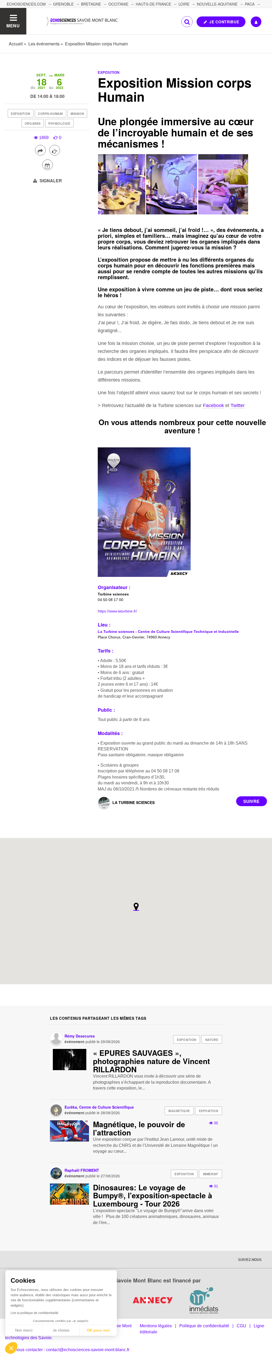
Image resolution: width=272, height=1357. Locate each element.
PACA (249, 4)
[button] (11, 1348)
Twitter (238, 405)
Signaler (50, 181)
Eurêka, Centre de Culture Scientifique (99, 1107)
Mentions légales (156, 1326)
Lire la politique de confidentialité (34, 1313)
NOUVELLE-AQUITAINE (217, 4)
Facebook (213, 405)
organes (33, 123)
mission (77, 113)
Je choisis (61, 1330)
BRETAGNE (91, 4)
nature (211, 1040)
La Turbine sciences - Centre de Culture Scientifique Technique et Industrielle (168, 631)
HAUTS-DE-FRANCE (153, 4)
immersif (210, 1174)
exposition (20, 113)
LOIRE (183, 4)
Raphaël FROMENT (82, 1170)
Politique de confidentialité (204, 1326)
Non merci (23, 1330)
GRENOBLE (63, 4)
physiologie (59, 123)
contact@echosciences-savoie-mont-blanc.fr (87, 1349)
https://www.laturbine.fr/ (117, 611)
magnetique (179, 1111)
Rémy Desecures (80, 1036)
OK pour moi (98, 1330)
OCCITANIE (118, 4)
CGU (241, 1326)
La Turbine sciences (133, 802)
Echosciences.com (26, 4)
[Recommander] (54, 150)
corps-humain (50, 113)
